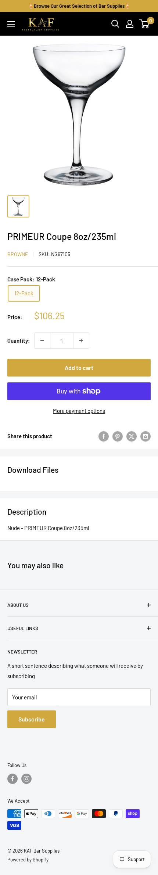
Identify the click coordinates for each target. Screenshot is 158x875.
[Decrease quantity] (42, 340)
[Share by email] (145, 436)
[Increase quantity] (81, 340)
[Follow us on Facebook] (12, 779)
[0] (144, 23)
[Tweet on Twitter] (131, 436)
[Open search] (115, 24)
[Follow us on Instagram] (26, 779)
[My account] (129, 24)
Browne (17, 254)
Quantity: (18, 340)
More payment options (79, 410)
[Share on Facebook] (103, 436)
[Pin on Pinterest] (117, 436)
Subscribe (31, 719)
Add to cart (79, 367)
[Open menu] (11, 24)
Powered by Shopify (28, 860)
